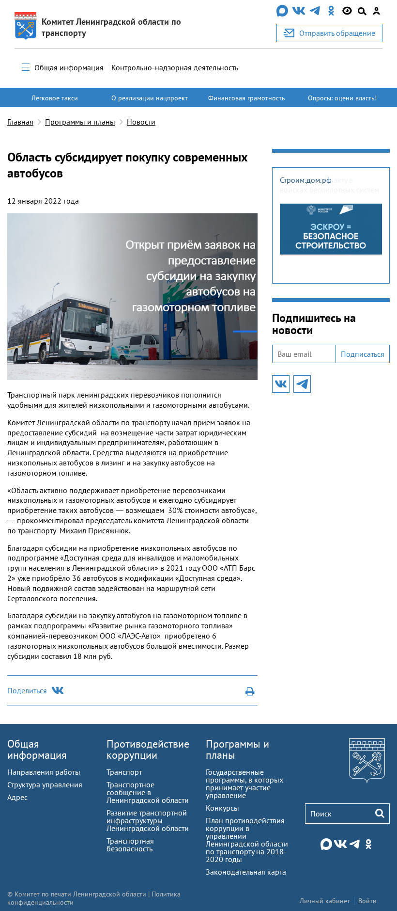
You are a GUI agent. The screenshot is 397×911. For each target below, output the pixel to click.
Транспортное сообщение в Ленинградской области (148, 792)
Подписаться (362, 354)
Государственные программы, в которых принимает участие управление (244, 783)
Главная (20, 122)
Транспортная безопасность (130, 844)
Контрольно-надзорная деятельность (174, 67)
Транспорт (124, 772)
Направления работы (43, 772)
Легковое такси (54, 98)
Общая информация (69, 67)
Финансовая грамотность (246, 98)
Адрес (17, 797)
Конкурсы (222, 808)
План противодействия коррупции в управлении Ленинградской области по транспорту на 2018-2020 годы (247, 839)
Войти (367, 900)
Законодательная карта (246, 872)
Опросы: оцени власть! (342, 98)
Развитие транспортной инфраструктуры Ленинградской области (148, 820)
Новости (141, 122)
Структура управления (44, 784)
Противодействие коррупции (148, 749)
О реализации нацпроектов (149, 102)
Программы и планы (80, 122)
